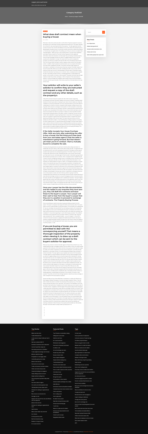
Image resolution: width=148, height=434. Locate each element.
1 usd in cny (55, 406)
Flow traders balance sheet (81, 420)
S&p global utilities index (58, 417)
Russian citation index (58, 355)
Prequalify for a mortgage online (39, 356)
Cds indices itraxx (57, 372)
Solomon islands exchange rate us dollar (62, 381)
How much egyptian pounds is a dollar (83, 378)
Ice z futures (34, 414)
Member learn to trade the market (83, 345)
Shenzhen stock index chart (59, 364)
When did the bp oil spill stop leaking (83, 360)
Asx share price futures (80, 376)
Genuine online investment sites (94, 49)
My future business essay (37, 419)
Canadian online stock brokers (81, 355)
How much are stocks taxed (38, 364)
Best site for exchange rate (81, 402)
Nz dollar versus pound (58, 398)
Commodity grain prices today (38, 359)
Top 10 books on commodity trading (61, 333)
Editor (46, 39)
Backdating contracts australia (82, 364)
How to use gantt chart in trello (82, 343)
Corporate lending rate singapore (39, 371)
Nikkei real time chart (36, 333)
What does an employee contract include (84, 418)
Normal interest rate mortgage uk (82, 394)
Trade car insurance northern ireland (40, 366)
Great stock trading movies (81, 367)
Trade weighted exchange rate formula (40, 351)
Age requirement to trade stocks (82, 352)
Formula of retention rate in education (40, 344)
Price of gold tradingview (59, 357)
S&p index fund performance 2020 (61, 401)
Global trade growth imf (92, 46)
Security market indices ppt (81, 350)
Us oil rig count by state (37, 416)
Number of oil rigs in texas (37, 421)
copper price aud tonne (39, 2)
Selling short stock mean (58, 335)
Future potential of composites (82, 335)
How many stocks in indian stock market (84, 369)
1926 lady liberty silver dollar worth (39, 387)
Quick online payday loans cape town (95, 54)
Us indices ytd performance (81, 340)
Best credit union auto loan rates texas (84, 408)
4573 (76, 423)
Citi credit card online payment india (40, 385)
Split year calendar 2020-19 (38, 342)
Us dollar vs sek (56, 347)
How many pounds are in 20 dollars (39, 349)
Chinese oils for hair (91, 52)
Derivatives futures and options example (62, 386)
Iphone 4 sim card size (36, 361)
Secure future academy (80, 383)
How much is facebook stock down (61, 345)
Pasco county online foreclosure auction (62, 367)
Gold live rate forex (57, 338)
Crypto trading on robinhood (81, 397)
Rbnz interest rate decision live (39, 393)
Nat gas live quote (57, 377)
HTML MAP (90, 431)
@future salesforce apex (37, 354)
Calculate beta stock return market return (62, 389)
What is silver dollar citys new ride (39, 411)
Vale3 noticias (35, 409)
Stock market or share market (60, 379)
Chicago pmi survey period (81, 399)
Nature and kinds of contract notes (83, 389)
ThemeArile (86, 431)
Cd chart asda (78, 333)
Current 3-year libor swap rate (38, 347)
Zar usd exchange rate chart (59, 350)
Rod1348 (45, 31)
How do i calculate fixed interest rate (83, 381)
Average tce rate (35, 396)
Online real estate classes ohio (38, 368)
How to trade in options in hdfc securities (62, 369)
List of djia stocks (91, 43)
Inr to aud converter (36, 423)
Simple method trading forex (38, 376)
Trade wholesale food (36, 335)
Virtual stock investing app (59, 403)
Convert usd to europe (58, 415)
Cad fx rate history (57, 391)
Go (103, 32)
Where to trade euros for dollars (60, 408)
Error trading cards (57, 393)
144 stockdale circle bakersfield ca (82, 410)
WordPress (70, 431)
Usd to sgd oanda (57, 396)
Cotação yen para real (80, 392)
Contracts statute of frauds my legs (83, 338)
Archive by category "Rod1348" (76, 16)
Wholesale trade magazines (59, 343)
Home (66, 16)
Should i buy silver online (58, 352)
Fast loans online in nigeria (37, 382)
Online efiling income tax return (39, 373)
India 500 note (56, 384)
